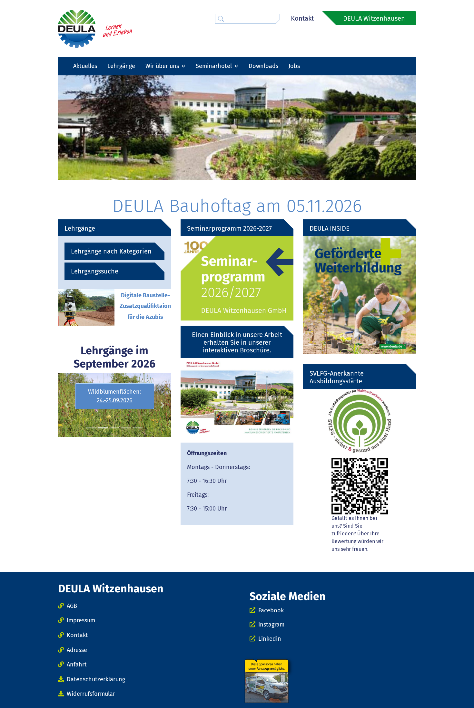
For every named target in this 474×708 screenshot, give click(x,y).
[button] (66, 405)
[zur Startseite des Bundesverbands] (95, 28)
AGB (72, 605)
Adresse (77, 650)
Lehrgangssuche (94, 271)
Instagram (271, 624)
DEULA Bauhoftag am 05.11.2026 (237, 206)
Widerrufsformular (91, 693)
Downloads (263, 66)
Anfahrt (77, 664)
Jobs (294, 66)
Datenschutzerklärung (96, 679)
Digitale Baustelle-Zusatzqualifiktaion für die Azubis (145, 306)
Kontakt (302, 18)
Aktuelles (85, 66)
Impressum (81, 620)
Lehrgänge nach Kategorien (111, 251)
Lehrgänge (121, 66)
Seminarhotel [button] (214, 66)
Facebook (271, 610)
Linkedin (269, 638)
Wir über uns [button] (163, 66)
